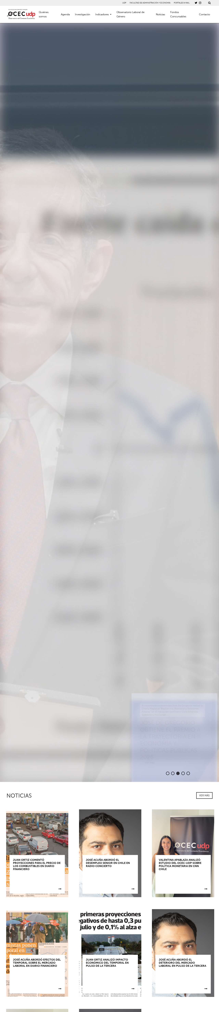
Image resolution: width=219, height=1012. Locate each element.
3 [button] (176, 773)
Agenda (65, 14)
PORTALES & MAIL (182, 3)
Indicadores (102, 14)
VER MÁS (204, 795)
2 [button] (171, 773)
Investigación (82, 14)
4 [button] (181, 773)
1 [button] (166, 773)
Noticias (160, 14)
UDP (124, 3)
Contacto (204, 14)
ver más (145, 762)
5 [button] (186, 773)
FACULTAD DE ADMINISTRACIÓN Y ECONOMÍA (150, 3)
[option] (109, 402)
